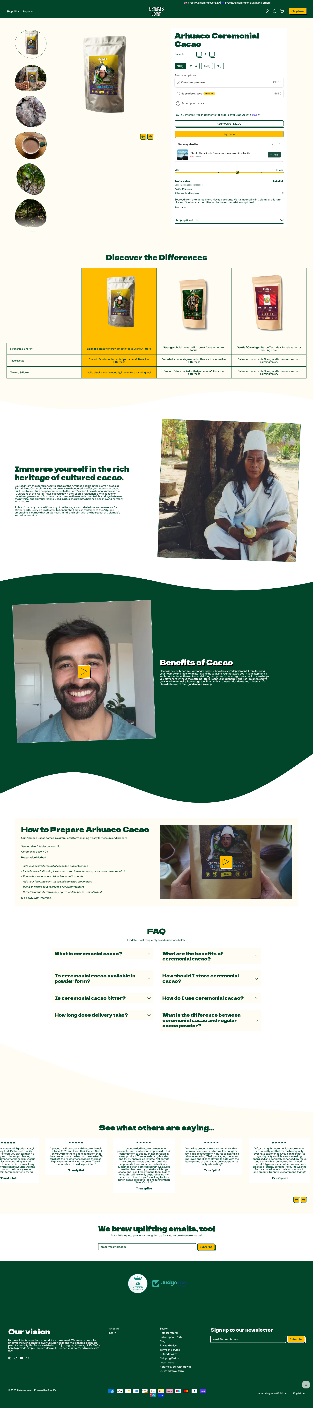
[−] (198, 54)
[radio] (178, 82)
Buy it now (229, 134)
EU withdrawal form (172, 1370)
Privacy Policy (168, 1345)
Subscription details (193, 103)
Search (164, 1328)
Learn (112, 1332)
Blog (162, 1341)
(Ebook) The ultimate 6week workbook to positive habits (220, 153)
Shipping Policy (169, 1358)
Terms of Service (170, 1349)
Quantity (180, 54)
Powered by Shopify (45, 1390)
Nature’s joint (24, 1390)
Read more (180, 207)
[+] (212, 54)
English (297, 1393)
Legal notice (167, 1362)
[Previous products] (272, 144)
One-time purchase (193, 82)
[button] (274, 11)
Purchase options (185, 75)
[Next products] (279, 144)
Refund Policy (168, 1354)
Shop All (114, 1328)
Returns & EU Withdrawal (175, 1366)
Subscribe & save (197, 93)
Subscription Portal (171, 1337)
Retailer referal (169, 1332)
